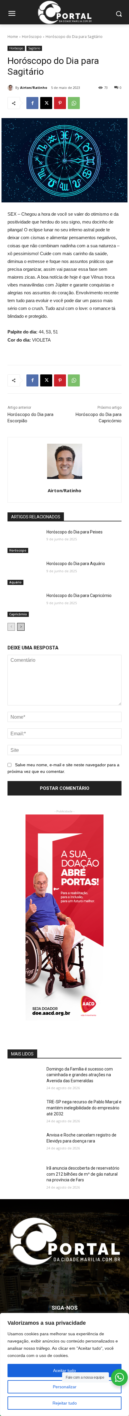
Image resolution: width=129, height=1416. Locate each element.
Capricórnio (18, 614)
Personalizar (64, 1386)
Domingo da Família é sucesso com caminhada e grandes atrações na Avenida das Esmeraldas (79, 1075)
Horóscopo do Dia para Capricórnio (79, 595)
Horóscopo (32, 36)
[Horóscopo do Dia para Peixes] (25, 541)
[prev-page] (11, 627)
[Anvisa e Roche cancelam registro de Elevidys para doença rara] (25, 1144)
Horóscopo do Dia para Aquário (75, 563)
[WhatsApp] (74, 103)
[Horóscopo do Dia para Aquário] (25, 573)
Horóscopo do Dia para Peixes (74, 532)
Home (13, 36)
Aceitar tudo (64, 1370)
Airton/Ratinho (33, 87)
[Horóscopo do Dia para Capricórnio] (25, 605)
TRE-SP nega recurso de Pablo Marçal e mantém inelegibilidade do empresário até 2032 (84, 1107)
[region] (64, 1364)
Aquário (15, 582)
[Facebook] (32, 103)
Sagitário (34, 48)
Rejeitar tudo (64, 1403)
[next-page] (21, 627)
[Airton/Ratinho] (11, 88)
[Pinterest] (60, 103)
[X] (46, 103)
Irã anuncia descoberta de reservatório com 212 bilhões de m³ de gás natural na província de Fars (82, 1174)
